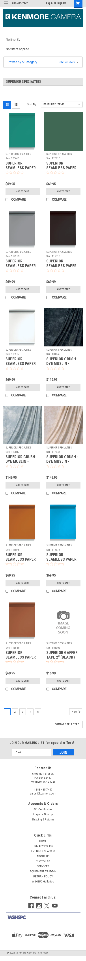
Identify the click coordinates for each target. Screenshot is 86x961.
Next (75, 711)
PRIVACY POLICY (43, 846)
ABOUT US (43, 856)
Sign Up (61, 3)
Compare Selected (66, 724)
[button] (43, 62)
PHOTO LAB (43, 861)
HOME (43, 841)
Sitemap (43, 952)
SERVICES (43, 866)
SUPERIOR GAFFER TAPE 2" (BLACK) (62, 654)
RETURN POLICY (43, 876)
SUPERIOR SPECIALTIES (18, 154)
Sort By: (32, 104)
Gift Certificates (43, 809)
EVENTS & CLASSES (43, 851)
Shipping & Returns (43, 819)
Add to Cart (22, 191)
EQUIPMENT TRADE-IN (43, 871)
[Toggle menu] (6, 6)
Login (49, 3)
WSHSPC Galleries (43, 881)
